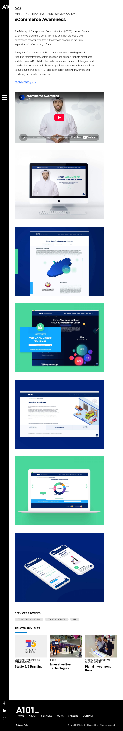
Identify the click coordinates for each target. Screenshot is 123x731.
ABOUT (32, 715)
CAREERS (73, 715)
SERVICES (46, 715)
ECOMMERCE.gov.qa (25, 82)
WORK (60, 715)
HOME (21, 715)
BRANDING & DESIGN (57, 619)
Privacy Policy (22, 725)
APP (74, 619)
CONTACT (88, 715)
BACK (18, 8)
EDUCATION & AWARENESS (29, 619)
